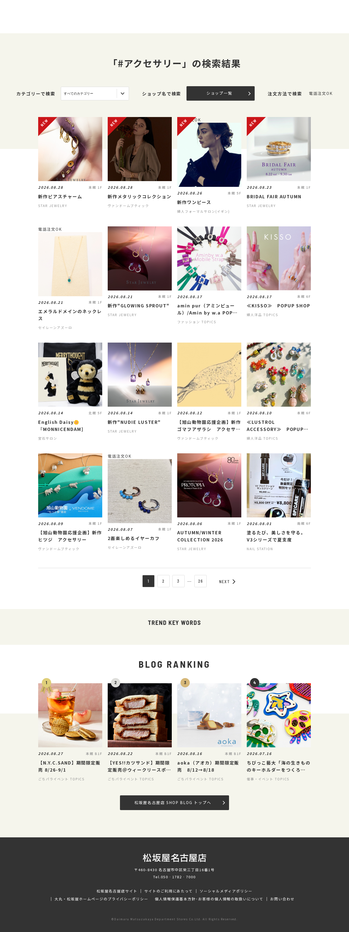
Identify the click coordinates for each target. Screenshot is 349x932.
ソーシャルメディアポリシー (226, 891)
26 (200, 581)
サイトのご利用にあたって (168, 891)
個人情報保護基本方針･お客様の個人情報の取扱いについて (209, 899)
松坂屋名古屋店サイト (117, 891)
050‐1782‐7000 (178, 876)
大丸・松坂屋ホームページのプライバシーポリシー (101, 899)
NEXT (224, 581)
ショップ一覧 (219, 93)
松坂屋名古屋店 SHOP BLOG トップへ (172, 802)
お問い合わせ (282, 899)
